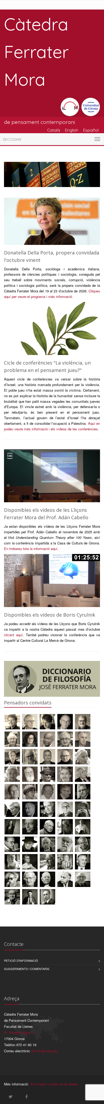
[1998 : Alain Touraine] (47, 844)
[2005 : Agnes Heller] (82, 809)
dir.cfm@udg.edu (44, 1050)
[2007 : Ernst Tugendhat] (47, 809)
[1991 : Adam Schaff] (65, 879)
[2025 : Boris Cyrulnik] (65, 722)
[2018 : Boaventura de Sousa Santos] (30, 757)
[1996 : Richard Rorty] (82, 844)
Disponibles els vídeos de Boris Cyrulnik (49, 615)
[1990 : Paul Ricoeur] (12, 897)
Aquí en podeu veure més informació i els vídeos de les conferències (52, 426)
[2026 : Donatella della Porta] (12, 722)
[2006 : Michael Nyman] (65, 809)
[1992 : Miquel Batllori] (47, 879)
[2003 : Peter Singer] (30, 827)
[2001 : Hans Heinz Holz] (65, 827)
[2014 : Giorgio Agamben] (47, 774)
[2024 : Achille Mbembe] (47, 739)
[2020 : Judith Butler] (12, 757)
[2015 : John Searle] (12, 774)
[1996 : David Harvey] (12, 862)
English (71, 130)
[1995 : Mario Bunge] (30, 862)
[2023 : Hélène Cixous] (65, 739)
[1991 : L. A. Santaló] (82, 879)
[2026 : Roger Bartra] (30, 722)
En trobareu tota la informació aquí (30, 548)
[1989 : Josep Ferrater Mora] (47, 897)
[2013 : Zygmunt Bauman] (82, 774)
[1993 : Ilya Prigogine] (82, 862)
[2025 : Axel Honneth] (12, 739)
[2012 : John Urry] (12, 792)
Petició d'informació (21, 960)
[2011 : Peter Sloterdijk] (47, 792)
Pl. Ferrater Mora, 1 (19, 1032)
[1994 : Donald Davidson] (65, 862)
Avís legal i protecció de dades (54, 1083)
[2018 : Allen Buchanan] (47, 757)
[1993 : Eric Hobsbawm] (12, 879)
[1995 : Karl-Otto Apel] (47, 862)
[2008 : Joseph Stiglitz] (30, 809)
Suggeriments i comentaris (26, 969)
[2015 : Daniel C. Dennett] (30, 774)
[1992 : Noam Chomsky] (30, 879)
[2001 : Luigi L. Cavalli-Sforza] (82, 827)
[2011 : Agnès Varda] (30, 792)
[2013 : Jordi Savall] (65, 774)
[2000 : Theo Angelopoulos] (12, 844)
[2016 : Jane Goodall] (82, 757)
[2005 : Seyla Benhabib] (12, 827)
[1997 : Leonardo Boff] (65, 844)
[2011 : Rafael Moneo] (65, 792)
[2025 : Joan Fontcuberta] (82, 722)
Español (91, 130)
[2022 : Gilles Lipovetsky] (82, 739)
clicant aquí (13, 634)
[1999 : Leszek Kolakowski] (30, 844)
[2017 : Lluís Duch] (65, 757)
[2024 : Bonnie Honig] (30, 739)
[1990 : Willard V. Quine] (30, 897)
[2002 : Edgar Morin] (47, 827)
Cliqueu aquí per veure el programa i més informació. (52, 293)
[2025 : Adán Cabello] (47, 722)
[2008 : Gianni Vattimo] (12, 809)
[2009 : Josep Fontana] (82, 792)
